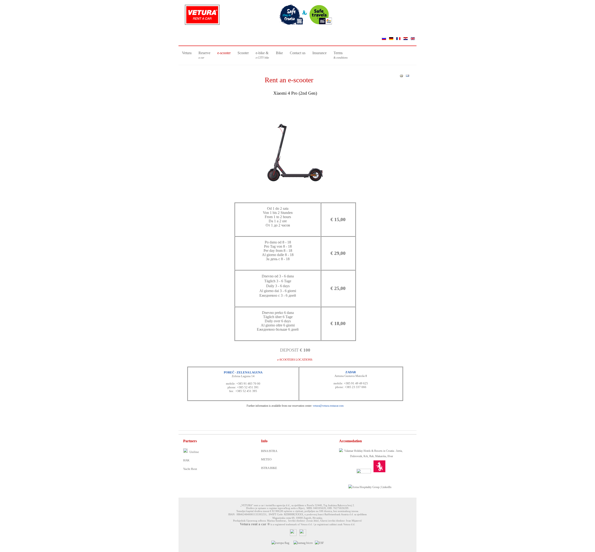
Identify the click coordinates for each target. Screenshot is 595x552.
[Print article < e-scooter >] (401, 76)
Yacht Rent (190, 469)
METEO (266, 459)
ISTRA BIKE (269, 468)
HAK (186, 460)
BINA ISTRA (269, 451)
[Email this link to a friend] (407, 76)
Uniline (194, 452)
